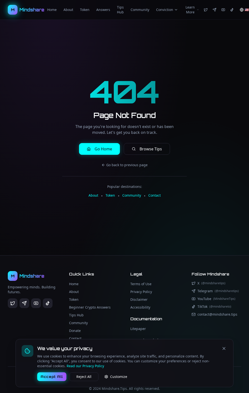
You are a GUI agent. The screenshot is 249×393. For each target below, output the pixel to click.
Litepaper (138, 328)
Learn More (190, 9)
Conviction (164, 9)
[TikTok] (232, 10)
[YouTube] (223, 10)
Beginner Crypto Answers (90, 307)
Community (140, 9)
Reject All (83, 376)
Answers (103, 9)
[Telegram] (214, 10)
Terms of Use (140, 284)
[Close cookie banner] (224, 348)
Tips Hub (120, 9)
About (68, 9)
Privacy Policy (141, 291)
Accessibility (140, 307)
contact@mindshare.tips (217, 314)
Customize (118, 376)
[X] (206, 10)
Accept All (52, 377)
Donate (75, 330)
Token (84, 9)
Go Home (103, 149)
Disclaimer (139, 299)
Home (52, 9)
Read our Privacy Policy (85, 366)
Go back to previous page (127, 165)
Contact (154, 195)
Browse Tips (151, 149)
